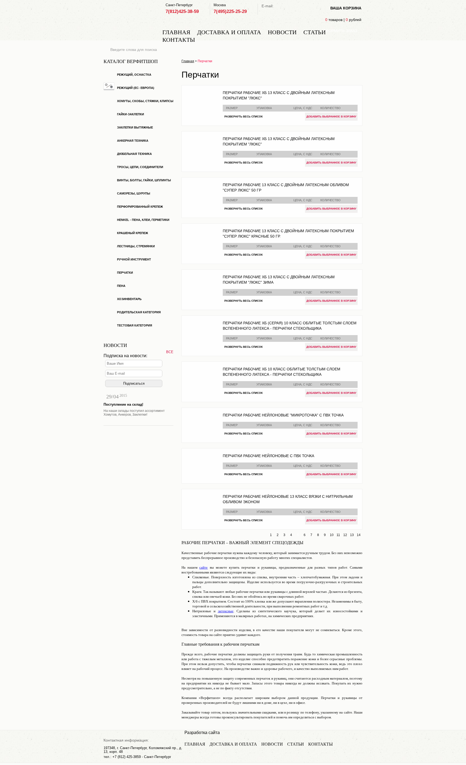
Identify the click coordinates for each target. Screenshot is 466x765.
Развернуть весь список (243, 116)
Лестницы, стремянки (136, 246)
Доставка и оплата (229, 32)
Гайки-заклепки (130, 114)
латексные (226, 611)
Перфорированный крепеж (140, 206)
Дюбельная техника (134, 153)
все (169, 352)
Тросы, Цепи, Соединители (140, 167)
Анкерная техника (132, 140)
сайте (203, 567)
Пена (121, 285)
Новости (282, 32)
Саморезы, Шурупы (133, 193)
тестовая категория (134, 325)
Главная (176, 32)
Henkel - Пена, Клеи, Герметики (143, 219)
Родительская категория (139, 312)
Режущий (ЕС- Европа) (135, 87)
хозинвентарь (129, 299)
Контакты (178, 40)
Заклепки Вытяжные (135, 127)
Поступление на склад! (123, 404)
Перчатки (125, 272)
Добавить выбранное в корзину (331, 116)
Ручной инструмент (134, 259)
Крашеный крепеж (132, 233)
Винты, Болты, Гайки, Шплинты (144, 180)
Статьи (314, 32)
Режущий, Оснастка (134, 74)
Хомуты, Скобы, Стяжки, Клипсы (145, 101)
